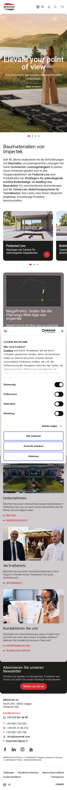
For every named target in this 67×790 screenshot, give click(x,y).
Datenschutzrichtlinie (53, 772)
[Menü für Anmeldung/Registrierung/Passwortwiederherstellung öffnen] (49, 7)
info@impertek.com (18, 736)
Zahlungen (8, 772)
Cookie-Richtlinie (12, 777)
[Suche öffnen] (55, 7)
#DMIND (59, 784)
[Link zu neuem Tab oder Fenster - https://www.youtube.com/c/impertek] (31, 749)
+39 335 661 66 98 (17, 717)
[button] (47, 254)
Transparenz (57, 777)
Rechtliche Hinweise (28, 772)
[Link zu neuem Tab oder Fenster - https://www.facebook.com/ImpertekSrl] (5, 749)
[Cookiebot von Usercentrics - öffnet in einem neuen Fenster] (42, 331)
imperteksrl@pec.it (17, 741)
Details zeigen (49, 426)
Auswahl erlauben (33, 446)
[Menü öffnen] (62, 7)
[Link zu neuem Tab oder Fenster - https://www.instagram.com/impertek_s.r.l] (22, 749)
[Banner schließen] (62, 331)
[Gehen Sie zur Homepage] (9, 7)
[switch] (59, 394)
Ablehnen (33, 456)
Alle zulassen (33, 436)
